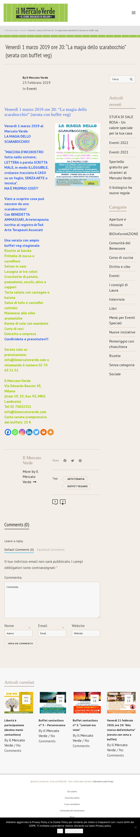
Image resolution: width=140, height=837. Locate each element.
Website (78, 625)
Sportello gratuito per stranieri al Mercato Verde (120, 169)
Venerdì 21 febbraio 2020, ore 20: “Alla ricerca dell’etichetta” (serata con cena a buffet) (121, 730)
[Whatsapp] (15, 432)
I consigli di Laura (118, 287)
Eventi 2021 (118, 152)
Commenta (13, 577)
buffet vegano (77, 486)
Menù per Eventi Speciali (122, 320)
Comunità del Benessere (119, 246)
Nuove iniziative (122, 332)
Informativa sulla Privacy (103, 781)
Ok (60, 831)
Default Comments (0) (19, 550)
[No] (135, 827)
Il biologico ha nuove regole (120, 190)
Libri (113, 308)
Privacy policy (74, 831)
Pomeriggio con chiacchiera (121, 344)
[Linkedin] (29, 432)
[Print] (43, 432)
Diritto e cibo (119, 266)
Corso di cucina (121, 257)
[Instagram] (22, 432)
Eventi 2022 (118, 142)
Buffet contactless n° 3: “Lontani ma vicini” (85, 725)
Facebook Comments (51, 550)
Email (42, 625)
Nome (9, 625)
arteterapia (76, 479)
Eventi (32, 88)
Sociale (115, 374)
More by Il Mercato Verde (30, 476)
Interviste (117, 299)
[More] (50, 432)
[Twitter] (36, 432)
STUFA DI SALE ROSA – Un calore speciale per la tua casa (121, 125)
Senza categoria (121, 365)
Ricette (115, 355)
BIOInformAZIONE (122, 233)
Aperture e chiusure (117, 222)
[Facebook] (8, 432)
